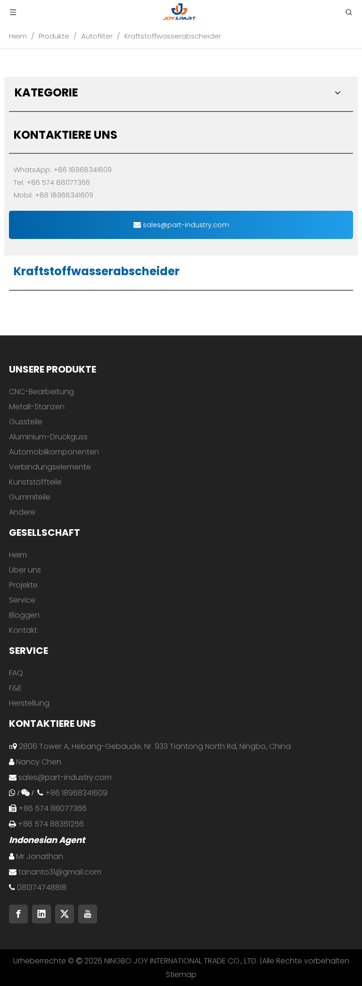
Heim (18, 554)
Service (22, 600)
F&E (15, 688)
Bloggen (24, 615)
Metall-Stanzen (37, 406)
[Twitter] (64, 914)
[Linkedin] (41, 914)
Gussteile (25, 421)
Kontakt (23, 630)
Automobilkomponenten (54, 451)
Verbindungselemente (50, 466)
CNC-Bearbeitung (41, 391)
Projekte (23, 585)
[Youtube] (87, 914)
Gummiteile (29, 497)
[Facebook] (18, 914)
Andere (22, 512)
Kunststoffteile (35, 482)
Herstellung (29, 703)
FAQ (16, 673)
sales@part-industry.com (185, 225)
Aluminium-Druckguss (48, 436)
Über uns (25, 570)
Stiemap (181, 974)
